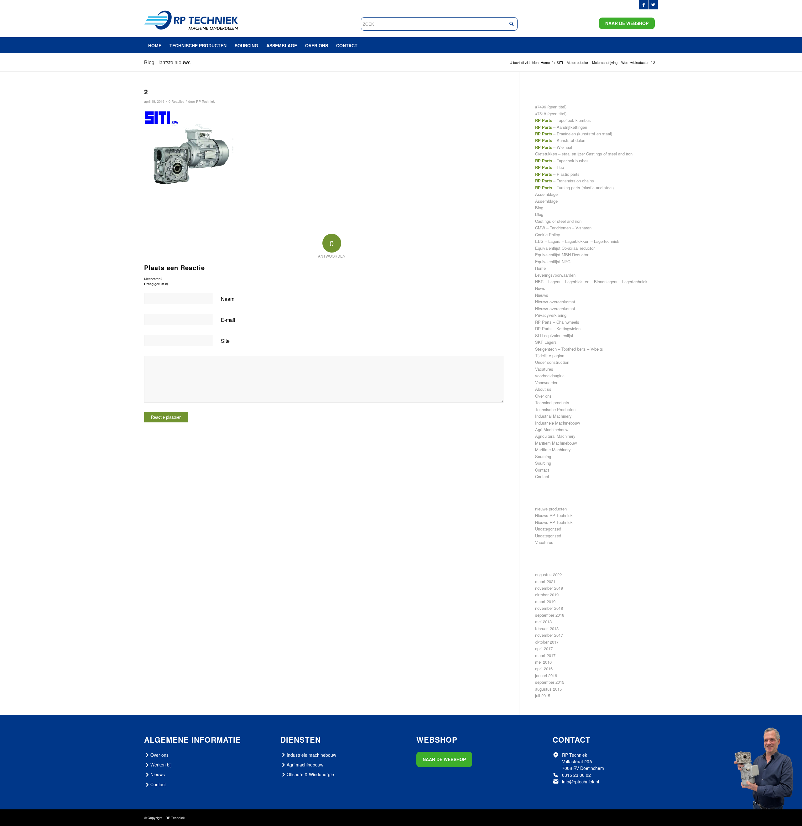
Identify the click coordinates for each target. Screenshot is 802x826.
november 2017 (549, 635)
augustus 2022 (548, 575)
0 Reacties (176, 101)
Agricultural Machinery (555, 436)
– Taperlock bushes (562, 161)
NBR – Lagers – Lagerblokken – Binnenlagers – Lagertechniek (591, 282)
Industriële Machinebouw (557, 423)
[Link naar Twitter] (653, 4)
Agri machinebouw (305, 764)
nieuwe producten (551, 509)
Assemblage (546, 194)
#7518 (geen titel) (550, 114)
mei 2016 (543, 662)
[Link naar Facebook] (643, 4)
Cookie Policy (547, 235)
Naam (227, 298)
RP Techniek (205, 101)
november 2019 (549, 588)
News (540, 288)
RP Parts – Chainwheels (557, 322)
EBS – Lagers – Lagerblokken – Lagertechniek (577, 241)
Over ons (543, 396)
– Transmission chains (564, 181)
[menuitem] (154, 45)
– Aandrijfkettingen (561, 127)
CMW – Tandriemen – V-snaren (563, 228)
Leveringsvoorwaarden (555, 275)
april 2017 (544, 648)
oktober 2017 (547, 642)
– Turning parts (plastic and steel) (574, 188)
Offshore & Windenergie (310, 774)
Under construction (552, 362)
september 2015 (549, 682)
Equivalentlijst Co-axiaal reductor (565, 248)
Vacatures (544, 369)
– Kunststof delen (560, 140)
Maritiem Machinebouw (556, 443)
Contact (542, 470)
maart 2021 (545, 581)
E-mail (228, 319)
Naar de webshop (626, 23)
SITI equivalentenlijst (554, 335)
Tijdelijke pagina (549, 355)
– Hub (549, 167)
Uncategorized (548, 529)
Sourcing (543, 456)
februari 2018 (547, 628)
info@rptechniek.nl (580, 781)
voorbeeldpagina (550, 376)
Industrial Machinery (553, 416)
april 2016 (544, 669)
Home (540, 268)
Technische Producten (555, 409)
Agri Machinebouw (551, 429)
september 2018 (549, 615)
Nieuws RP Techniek (554, 515)
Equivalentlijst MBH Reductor (561, 255)
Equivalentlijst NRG (552, 261)
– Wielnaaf (553, 147)
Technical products (552, 402)
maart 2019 (545, 601)
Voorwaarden (546, 382)
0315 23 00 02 (576, 775)
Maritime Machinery (553, 449)
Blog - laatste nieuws (167, 62)
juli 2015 (542, 695)
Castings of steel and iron (558, 221)
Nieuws (541, 295)
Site (225, 340)
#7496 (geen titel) (550, 107)
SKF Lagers (546, 342)
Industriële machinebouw (311, 755)
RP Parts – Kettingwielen (558, 329)
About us (543, 389)
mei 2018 (543, 622)
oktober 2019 (547, 595)
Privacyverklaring (550, 315)
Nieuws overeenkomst (555, 302)
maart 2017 (545, 655)
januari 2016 (546, 675)
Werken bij (160, 764)
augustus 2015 (548, 689)
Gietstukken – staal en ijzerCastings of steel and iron (584, 154)
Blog (539, 208)
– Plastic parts (557, 174)
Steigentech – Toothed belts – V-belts (569, 349)
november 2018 (549, 608)
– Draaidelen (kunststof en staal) (573, 134)
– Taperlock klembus (563, 120)
